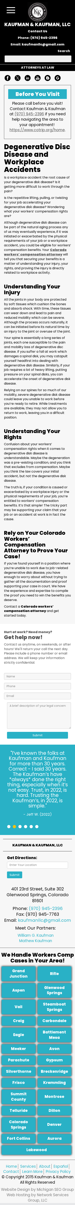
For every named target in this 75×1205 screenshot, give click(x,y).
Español (61, 1166)
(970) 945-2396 (43, 38)
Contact (11, 1171)
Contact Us (37, 31)
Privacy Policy (58, 1171)
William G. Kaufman (36, 935)
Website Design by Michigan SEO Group (37, 1189)
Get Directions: (22, 858)
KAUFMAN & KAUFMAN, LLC (37, 24)
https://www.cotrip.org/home (37, 130)
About (44, 1166)
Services (28, 1166)
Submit (38, 735)
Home (11, 1166)
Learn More (32, 1171)
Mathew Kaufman (35, 940)
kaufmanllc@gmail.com (43, 44)
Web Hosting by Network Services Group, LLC (38, 1197)
